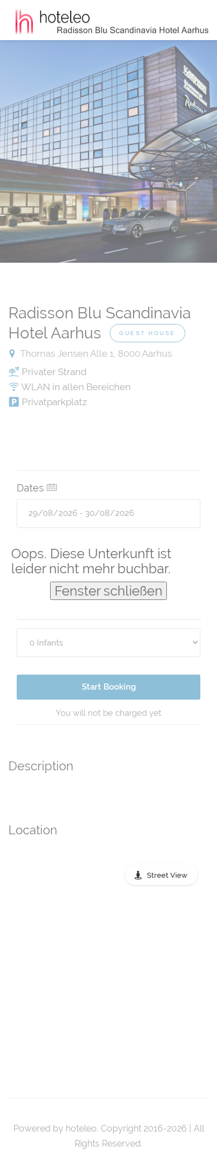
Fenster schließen (108, 591)
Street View (167, 875)
